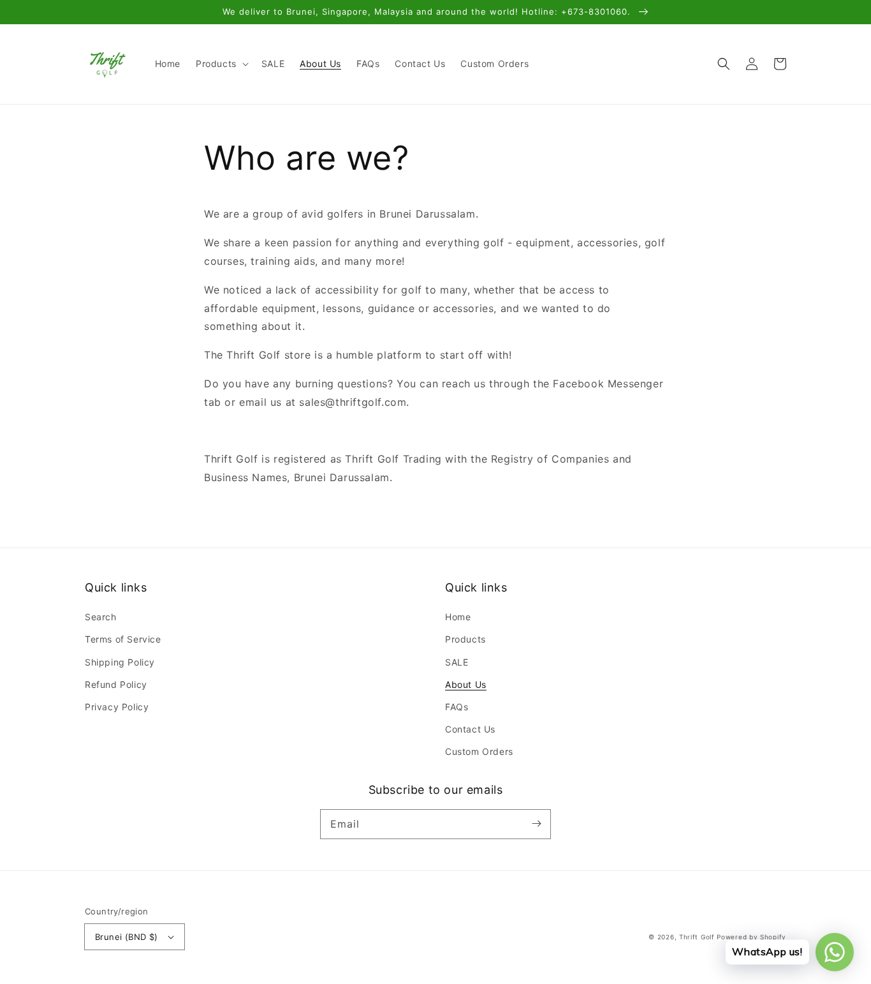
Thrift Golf (697, 937)
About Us (466, 684)
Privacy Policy (117, 706)
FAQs (456, 706)
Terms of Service (123, 639)
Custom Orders (479, 751)
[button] (221, 63)
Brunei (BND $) (126, 937)
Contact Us (470, 729)
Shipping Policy (120, 662)
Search (101, 616)
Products (465, 639)
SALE (456, 662)
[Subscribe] (536, 824)
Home (458, 616)
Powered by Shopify (751, 937)
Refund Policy (116, 684)
